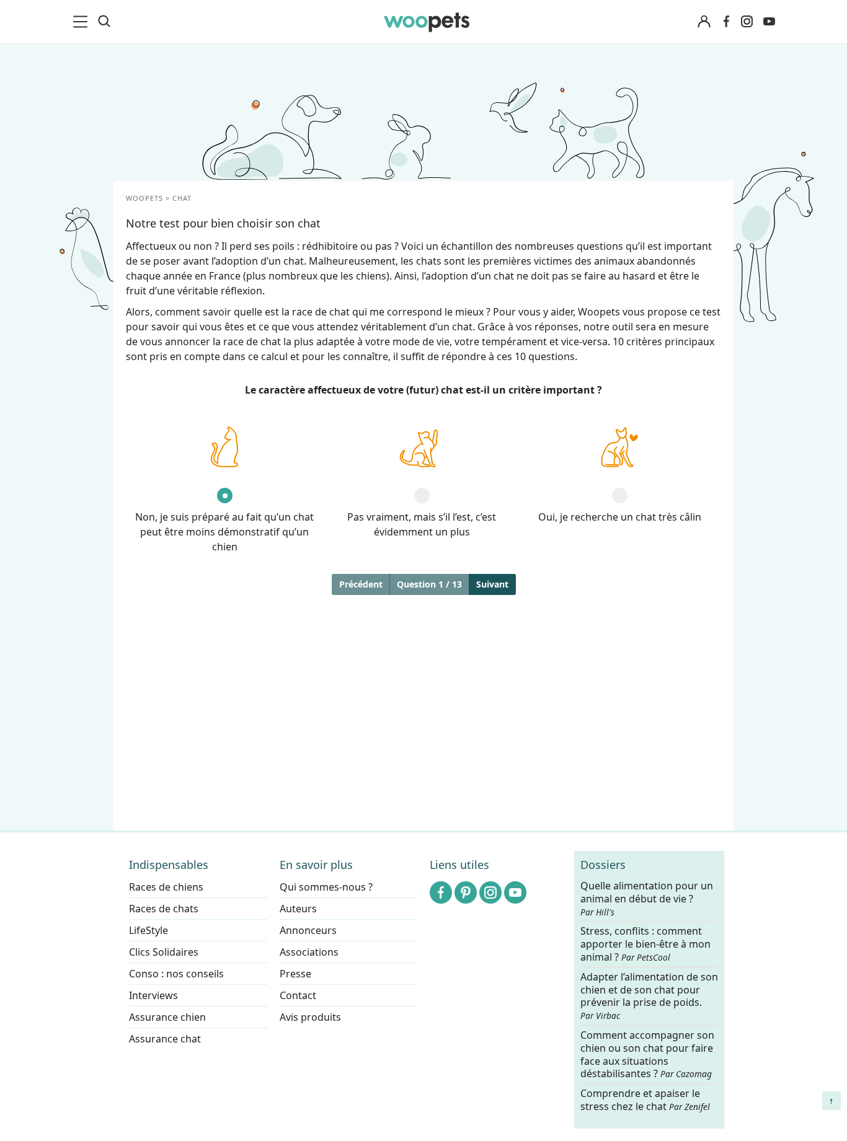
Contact (298, 995)
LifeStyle (148, 930)
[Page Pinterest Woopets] (466, 892)
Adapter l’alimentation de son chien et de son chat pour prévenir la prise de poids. (649, 996)
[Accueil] (427, 22)
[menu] (82, 21)
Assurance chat (165, 1039)
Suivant (492, 584)
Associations (309, 952)
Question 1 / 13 (429, 584)
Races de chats (163, 908)
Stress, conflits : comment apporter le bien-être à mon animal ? (645, 944)
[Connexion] (704, 22)
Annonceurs (308, 930)
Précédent (361, 584)
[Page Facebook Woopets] (726, 21)
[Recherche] (104, 21)
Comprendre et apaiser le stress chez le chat (645, 1099)
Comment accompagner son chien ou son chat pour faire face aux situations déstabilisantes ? (647, 1054)
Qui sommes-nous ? (326, 887)
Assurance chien (167, 1017)
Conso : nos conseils (176, 973)
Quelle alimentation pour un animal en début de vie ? (646, 898)
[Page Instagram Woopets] (746, 21)
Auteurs (298, 908)
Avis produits (310, 1017)
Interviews (153, 995)
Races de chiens (166, 887)
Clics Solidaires (163, 952)
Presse (295, 973)
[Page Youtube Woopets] (769, 21)
